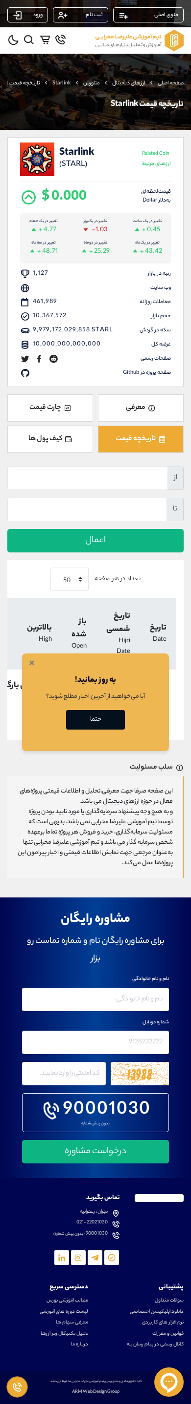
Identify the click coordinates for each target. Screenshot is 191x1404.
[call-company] (60, 40)
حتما (95, 719)
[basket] (45, 40)
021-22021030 (92, 1223)
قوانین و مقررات (168, 1334)
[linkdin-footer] (61, 1257)
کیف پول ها (45, 439)
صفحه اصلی (171, 83)
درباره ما (79, 1345)
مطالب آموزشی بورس (67, 1301)
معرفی (135, 408)
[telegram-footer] (111, 1257)
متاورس (91, 83)
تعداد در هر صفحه (117, 579)
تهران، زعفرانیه (94, 1212)
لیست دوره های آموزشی (64, 1312)
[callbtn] (17, 1387)
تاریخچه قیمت (136, 439)
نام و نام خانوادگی (150, 979)
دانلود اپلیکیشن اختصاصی (157, 1312)
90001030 (107, 1110)
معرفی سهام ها (72, 1323)
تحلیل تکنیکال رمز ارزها (64, 1334)
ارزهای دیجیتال (128, 83)
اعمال (95, 540)
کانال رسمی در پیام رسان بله (155, 1345)
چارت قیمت (45, 408)
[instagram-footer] (78, 1257)
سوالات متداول (169, 1301)
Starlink (61, 83)
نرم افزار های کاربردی (163, 1323)
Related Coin (156, 159)
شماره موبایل (156, 1023)
